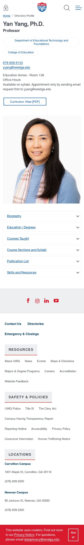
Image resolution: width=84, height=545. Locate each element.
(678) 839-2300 (14, 510)
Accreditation (68, 371)
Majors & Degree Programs (22, 371)
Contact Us (13, 323)
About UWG (12, 361)
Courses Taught (18, 238)
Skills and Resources (21, 272)
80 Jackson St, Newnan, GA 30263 (27, 500)
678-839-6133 (13, 62)
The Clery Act (47, 408)
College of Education (21, 52)
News (28, 361)
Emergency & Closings (22, 334)
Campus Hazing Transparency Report (29, 418)
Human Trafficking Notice (54, 439)
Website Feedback (17, 381)
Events (41, 361)
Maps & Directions (62, 361)
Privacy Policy (61, 429)
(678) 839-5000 (14, 481)
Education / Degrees (21, 227)
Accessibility (39, 429)
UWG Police (13, 408)
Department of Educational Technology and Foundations (41, 42)
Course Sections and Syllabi (26, 250)
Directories (36, 323)
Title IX (29, 408)
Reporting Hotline (16, 429)
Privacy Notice (24, 534)
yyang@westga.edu (16, 67)
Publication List (18, 261)
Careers (50, 371)
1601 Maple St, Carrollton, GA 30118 (28, 472)
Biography (14, 216)
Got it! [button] (73, 535)
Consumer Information (19, 439)
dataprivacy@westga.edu (41, 539)
